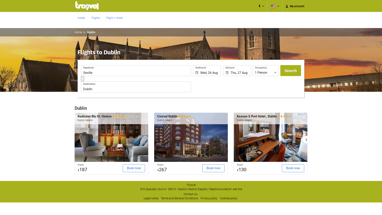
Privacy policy (209, 198)
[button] (261, 6)
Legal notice (151, 198)
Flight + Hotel (114, 18)
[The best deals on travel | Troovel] (87, 6)
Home (78, 32)
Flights (96, 18)
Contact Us (190, 194)
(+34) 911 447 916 (232, 189)
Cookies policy (229, 198)
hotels (81, 18)
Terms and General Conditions (179, 198)
